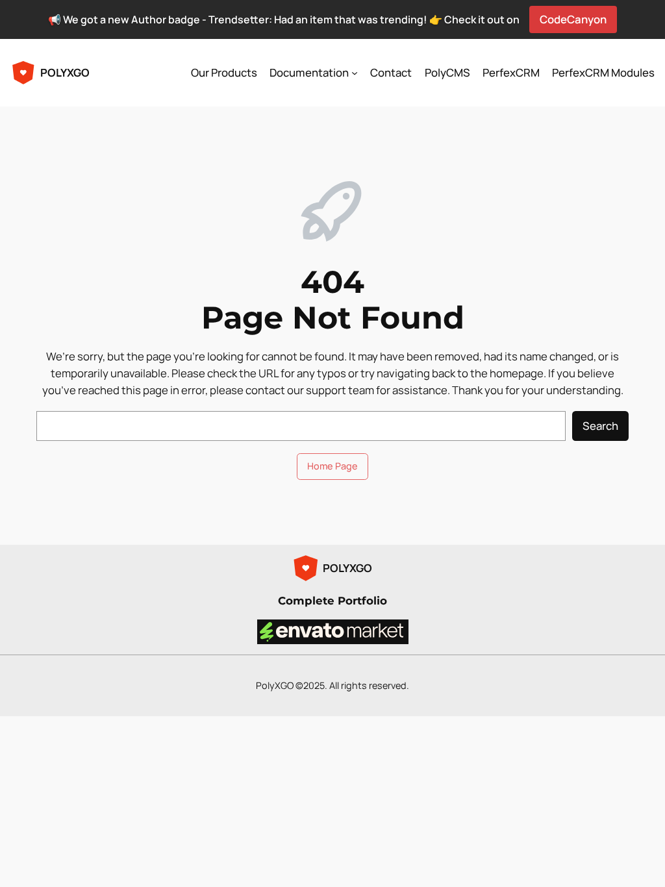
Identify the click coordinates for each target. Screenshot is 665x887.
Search (600, 425)
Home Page (332, 466)
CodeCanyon (573, 19)
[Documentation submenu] (354, 72)
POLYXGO (65, 72)
